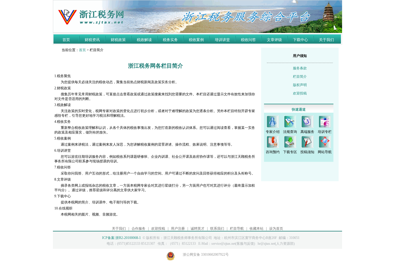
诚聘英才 (197, 229)
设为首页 (276, 229)
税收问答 (248, 40)
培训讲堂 (222, 40)
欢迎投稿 (300, 93)
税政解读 (144, 40)
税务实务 (170, 40)
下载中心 (300, 40)
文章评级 (274, 40)
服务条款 (300, 68)
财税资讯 (92, 40)
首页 (66, 40)
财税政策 (118, 40)
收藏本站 (256, 229)
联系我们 (217, 229)
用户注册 (178, 229)
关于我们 (326, 40)
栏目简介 (300, 77)
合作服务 (138, 229)
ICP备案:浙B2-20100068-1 (121, 238)
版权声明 (300, 85)
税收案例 (196, 40)
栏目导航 (237, 229)
